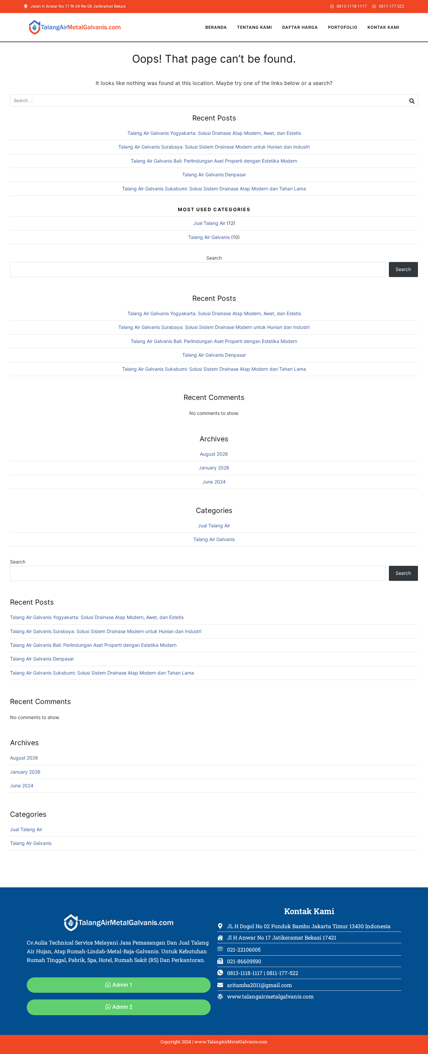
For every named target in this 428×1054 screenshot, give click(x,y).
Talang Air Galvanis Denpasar (214, 174)
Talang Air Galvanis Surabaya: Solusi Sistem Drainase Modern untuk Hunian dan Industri (214, 147)
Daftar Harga (300, 27)
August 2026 (214, 454)
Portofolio (342, 27)
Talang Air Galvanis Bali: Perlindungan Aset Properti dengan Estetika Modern (214, 161)
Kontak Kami (383, 27)
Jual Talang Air (209, 223)
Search (214, 258)
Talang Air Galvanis (209, 237)
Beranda (216, 27)
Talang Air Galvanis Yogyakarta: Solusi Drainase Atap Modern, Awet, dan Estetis (214, 133)
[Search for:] (214, 100)
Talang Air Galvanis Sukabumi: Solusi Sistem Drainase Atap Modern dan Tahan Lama (214, 188)
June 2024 (214, 482)
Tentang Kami (254, 27)
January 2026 (214, 467)
